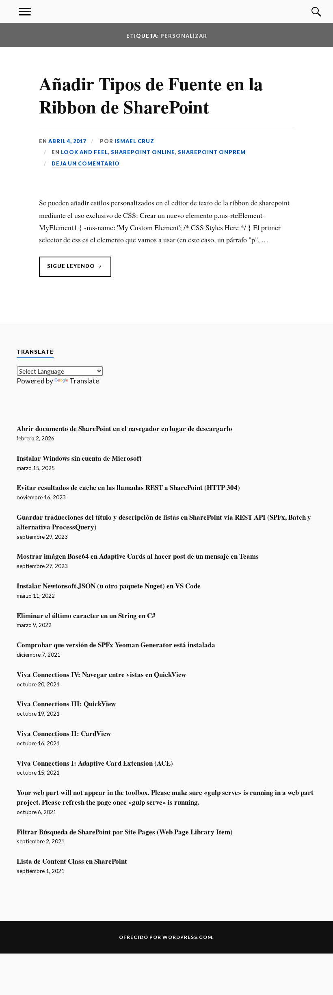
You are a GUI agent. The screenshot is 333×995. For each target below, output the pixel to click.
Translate (84, 381)
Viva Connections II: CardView (64, 733)
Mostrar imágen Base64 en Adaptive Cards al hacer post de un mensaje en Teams (138, 556)
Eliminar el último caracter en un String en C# (86, 616)
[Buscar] (308, 11)
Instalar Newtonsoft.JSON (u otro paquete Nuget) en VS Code (109, 586)
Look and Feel (84, 152)
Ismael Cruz (134, 141)
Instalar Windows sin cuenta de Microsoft (79, 458)
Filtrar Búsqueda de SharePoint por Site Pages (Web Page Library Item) (125, 832)
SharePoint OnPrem (212, 152)
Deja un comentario (86, 163)
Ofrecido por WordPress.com (165, 937)
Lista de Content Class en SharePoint (72, 861)
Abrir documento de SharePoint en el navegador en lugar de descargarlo (124, 428)
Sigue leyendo (79, 269)
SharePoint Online (143, 152)
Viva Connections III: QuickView (66, 704)
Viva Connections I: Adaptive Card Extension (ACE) (95, 763)
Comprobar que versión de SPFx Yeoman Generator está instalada (116, 645)
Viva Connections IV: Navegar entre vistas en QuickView (101, 674)
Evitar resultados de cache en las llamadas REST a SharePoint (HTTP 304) (128, 487)
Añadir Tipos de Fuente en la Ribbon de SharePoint (151, 95)
